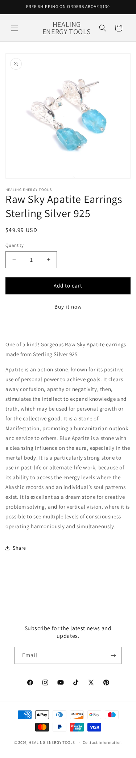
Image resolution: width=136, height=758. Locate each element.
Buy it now (68, 306)
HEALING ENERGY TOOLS (52, 742)
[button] (14, 28)
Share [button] (19, 548)
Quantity (14, 245)
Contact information (102, 742)
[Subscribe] (113, 655)
